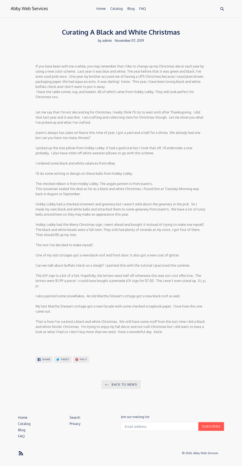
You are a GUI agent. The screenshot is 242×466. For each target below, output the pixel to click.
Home (101, 8)
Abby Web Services (205, 453)
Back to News (124, 384)
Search (75, 417)
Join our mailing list (135, 417)
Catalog (116, 8)
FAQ (142, 8)
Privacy (75, 424)
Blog (131, 8)
